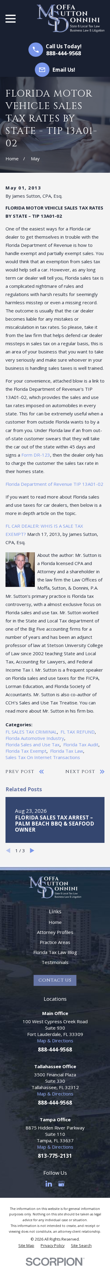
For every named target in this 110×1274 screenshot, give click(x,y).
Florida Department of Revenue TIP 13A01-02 (54, 484)
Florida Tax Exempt (26, 751)
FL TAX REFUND (78, 732)
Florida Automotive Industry (35, 738)
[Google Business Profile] (61, 1183)
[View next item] (32, 850)
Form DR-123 (35, 455)
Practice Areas (55, 942)
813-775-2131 (55, 1155)
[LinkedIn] (49, 1183)
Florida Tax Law (66, 751)
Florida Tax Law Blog (55, 952)
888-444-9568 (63, 53)
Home (55, 922)
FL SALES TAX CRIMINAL (31, 732)
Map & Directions (55, 1040)
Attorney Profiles (55, 932)
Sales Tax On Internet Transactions (43, 757)
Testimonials (55, 962)
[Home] (71, 18)
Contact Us (55, 980)
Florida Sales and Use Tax (33, 744)
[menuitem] (26, 1245)
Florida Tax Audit (80, 744)
